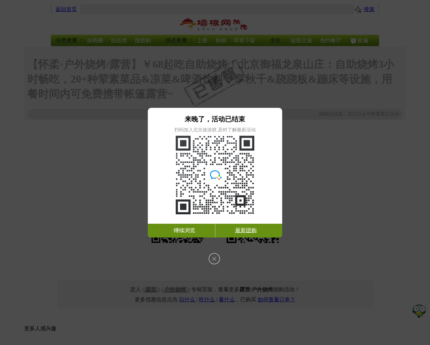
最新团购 (246, 230)
